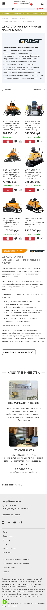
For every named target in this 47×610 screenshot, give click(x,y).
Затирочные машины (19, 19)
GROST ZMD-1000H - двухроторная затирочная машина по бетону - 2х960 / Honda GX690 (12, 222)
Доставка (6, 540)
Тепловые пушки (38, 13)
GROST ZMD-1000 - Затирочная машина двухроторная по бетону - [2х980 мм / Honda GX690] (33, 174)
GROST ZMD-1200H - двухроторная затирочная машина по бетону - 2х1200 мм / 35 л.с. (34, 222)
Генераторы (6, 13)
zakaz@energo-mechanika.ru (23, 472)
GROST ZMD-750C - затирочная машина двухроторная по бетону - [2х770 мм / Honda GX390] (11, 125)
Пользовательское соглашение (16, 563)
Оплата (6, 544)
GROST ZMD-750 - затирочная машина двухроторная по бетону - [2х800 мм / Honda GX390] (33, 125)
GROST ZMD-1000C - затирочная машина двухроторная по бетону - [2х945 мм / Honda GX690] (11, 174)
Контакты (6, 552)
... (32, 19)
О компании (8, 536)
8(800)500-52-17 (10, 505)
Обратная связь (9, 567)
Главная (5, 19)
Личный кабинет (9, 548)
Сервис (6, 572)
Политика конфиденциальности (16, 559)
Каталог (6, 532)
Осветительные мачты (21, 13)
